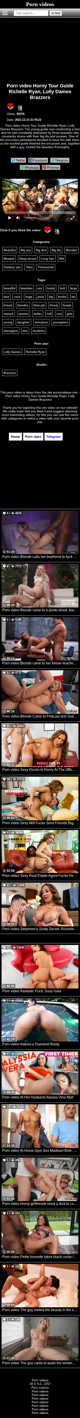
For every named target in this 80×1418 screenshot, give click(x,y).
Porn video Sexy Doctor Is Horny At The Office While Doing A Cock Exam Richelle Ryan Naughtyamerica (40, 770)
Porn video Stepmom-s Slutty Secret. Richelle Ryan (40, 929)
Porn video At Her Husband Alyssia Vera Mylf (37, 1097)
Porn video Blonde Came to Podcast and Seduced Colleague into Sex (40, 716)
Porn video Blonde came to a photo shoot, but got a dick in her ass (40, 610)
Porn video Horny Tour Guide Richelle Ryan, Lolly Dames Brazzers (40, 91)
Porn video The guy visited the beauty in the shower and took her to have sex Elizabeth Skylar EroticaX (40, 1310)
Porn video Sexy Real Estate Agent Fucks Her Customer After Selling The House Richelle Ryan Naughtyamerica (40, 876)
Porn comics (40, 1387)
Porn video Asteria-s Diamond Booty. (31, 1044)
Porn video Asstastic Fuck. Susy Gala (31, 991)
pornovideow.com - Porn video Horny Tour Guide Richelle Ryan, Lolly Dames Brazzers (42, 396)
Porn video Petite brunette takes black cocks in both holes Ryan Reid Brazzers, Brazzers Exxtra (40, 1257)
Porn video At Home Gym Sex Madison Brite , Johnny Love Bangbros (40, 1150)
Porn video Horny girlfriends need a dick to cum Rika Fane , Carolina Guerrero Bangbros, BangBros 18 (40, 1204)
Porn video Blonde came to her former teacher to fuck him (40, 663)
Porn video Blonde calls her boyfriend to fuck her (40, 557)
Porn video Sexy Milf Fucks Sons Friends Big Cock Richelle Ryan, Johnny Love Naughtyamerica (40, 823)
